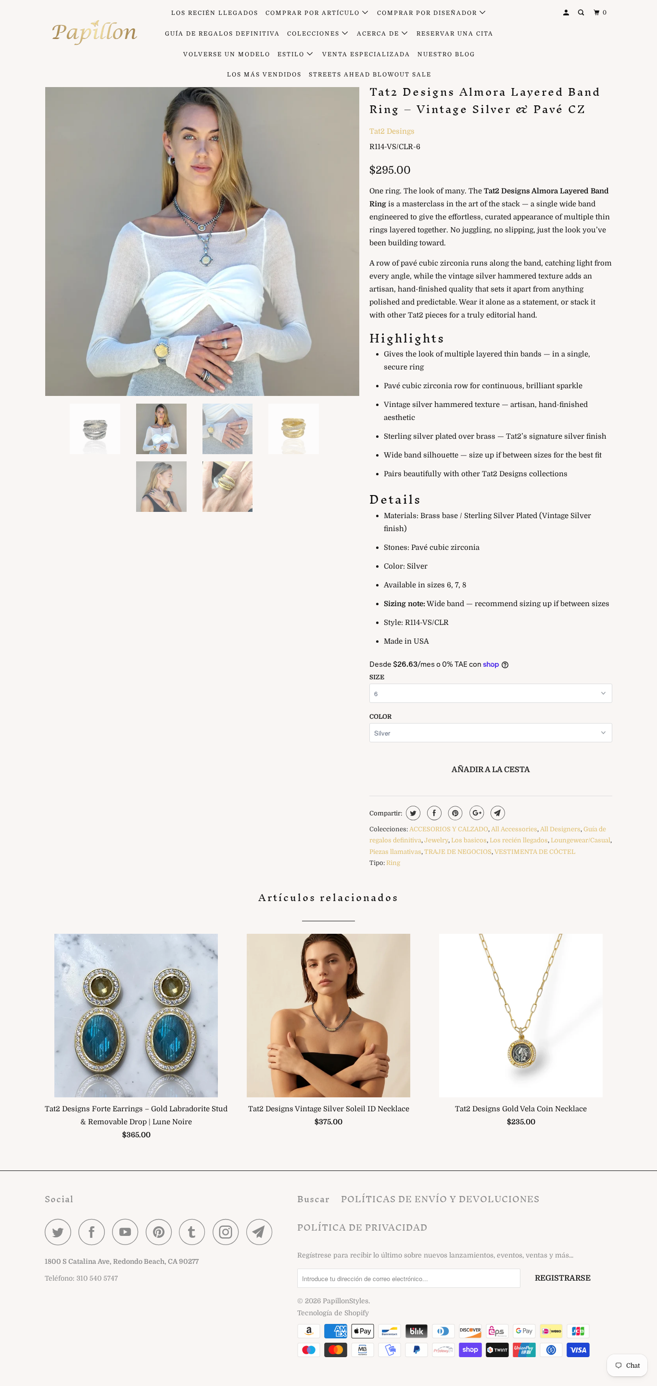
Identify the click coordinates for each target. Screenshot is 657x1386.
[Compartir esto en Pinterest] (454, 813)
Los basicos (469, 840)
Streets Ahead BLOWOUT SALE (370, 74)
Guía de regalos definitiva (222, 33)
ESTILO (292, 54)
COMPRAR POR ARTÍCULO (313, 13)
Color (380, 716)
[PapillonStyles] (94, 32)
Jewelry (436, 840)
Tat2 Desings (392, 131)
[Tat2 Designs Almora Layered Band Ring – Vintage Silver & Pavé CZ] (202, 238)
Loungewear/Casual (580, 840)
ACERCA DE (379, 33)
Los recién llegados (519, 840)
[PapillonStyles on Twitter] (60, 1232)
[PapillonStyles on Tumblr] (195, 1232)
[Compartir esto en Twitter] (412, 813)
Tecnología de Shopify (333, 1313)
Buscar (313, 1199)
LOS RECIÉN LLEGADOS (214, 13)
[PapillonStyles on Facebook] (94, 1232)
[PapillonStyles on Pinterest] (161, 1232)
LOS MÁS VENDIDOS (264, 74)
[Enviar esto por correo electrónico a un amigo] (496, 813)
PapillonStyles (345, 1301)
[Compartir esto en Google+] (475, 813)
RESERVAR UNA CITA (455, 33)
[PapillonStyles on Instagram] (228, 1232)
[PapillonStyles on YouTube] (128, 1232)
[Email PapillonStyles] (262, 1232)
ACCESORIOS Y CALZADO (448, 829)
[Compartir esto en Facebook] (433, 813)
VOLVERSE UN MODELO (226, 54)
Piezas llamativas (395, 851)
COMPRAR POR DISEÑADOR (428, 13)
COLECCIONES (314, 33)
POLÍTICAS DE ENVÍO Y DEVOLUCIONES (440, 1199)
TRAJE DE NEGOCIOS (458, 851)
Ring (393, 862)
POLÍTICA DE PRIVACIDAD (362, 1227)
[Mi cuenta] (567, 13)
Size (376, 677)
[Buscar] (582, 13)
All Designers (560, 829)
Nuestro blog (446, 54)
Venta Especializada (366, 54)
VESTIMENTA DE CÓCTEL (534, 851)
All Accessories (514, 829)
